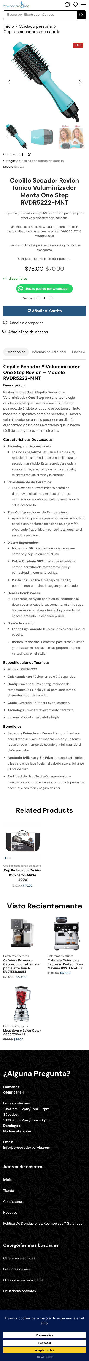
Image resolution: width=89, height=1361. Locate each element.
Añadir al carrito (47, 310)
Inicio (8, 26)
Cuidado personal (35, 26)
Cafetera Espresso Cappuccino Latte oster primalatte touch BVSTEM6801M (22, 966)
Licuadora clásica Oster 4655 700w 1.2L (22, 1032)
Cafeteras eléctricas (16, 956)
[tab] (16, 352)
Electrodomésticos (15, 1026)
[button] (67, 4)
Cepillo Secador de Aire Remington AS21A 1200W (22, 875)
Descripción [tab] (15, 352)
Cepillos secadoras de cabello (31, 31)
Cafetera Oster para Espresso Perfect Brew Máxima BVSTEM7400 (65, 964)
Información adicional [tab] (49, 352)
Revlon (19, 167)
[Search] (81, 15)
